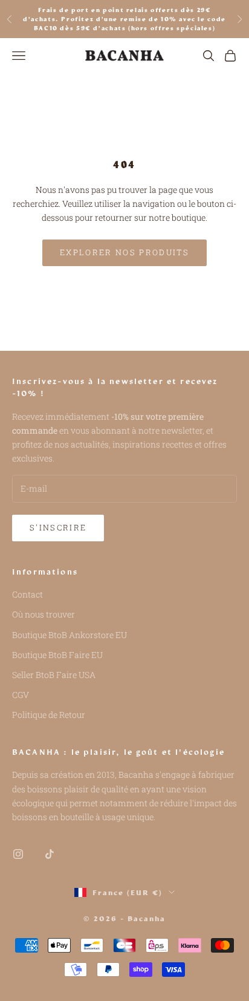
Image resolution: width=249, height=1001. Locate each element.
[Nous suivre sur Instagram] (18, 854)
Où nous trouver (43, 614)
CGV (20, 694)
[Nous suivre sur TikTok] (50, 854)
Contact (27, 594)
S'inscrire (58, 527)
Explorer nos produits (124, 252)
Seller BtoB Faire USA (53, 674)
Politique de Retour (48, 714)
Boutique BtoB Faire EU (57, 654)
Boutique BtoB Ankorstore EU (69, 635)
